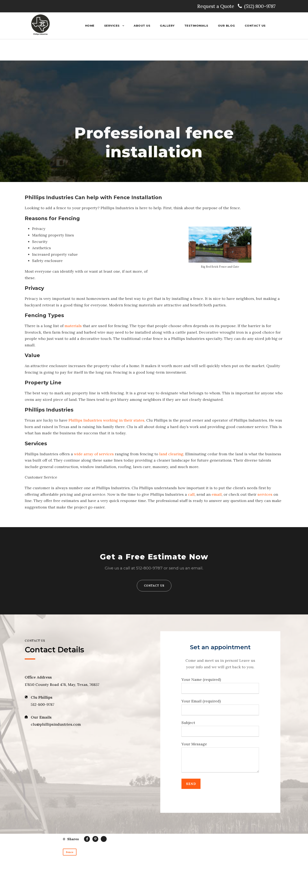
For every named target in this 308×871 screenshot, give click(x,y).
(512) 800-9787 (260, 6)
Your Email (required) (201, 701)
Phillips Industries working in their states (106, 420)
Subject (188, 722)
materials (73, 325)
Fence (69, 852)
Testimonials (196, 25)
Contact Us (255, 25)
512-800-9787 (149, 568)
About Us (142, 25)
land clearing (171, 454)
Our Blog (226, 25)
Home (89, 25)
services (265, 494)
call (191, 494)
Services (112, 25)
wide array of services (94, 454)
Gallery (167, 25)
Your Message (194, 744)
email (217, 494)
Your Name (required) (201, 679)
